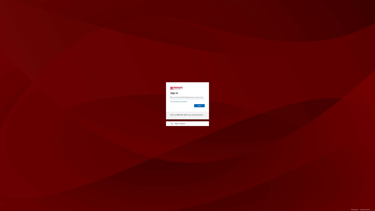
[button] (187, 123)
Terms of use (354, 209)
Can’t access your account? (179, 101)
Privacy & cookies (365, 209)
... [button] (373, 209)
